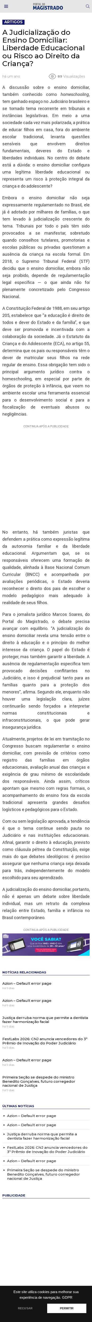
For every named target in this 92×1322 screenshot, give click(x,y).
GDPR (67, 1297)
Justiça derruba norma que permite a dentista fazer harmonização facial (45, 1019)
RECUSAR (25, 1308)
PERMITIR (67, 1308)
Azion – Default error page (26, 983)
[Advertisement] (46, 476)
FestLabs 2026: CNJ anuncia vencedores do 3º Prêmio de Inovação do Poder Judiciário (44, 1041)
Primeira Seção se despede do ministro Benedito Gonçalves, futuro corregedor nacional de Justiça (38, 1081)
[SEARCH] (88, 6)
